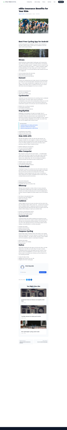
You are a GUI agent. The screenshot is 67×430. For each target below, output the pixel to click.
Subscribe (61, 1)
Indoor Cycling (37, 1)
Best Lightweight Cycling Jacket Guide (30, 331)
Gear (54, 1)
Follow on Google (53, 428)
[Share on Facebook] (29, 280)
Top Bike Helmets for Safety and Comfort (29, 125)
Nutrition (49, 1)
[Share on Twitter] (27, 280)
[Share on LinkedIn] (31, 280)
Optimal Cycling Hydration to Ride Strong (29, 128)
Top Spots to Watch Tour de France (28, 126)
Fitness (43, 1)
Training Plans (29, 1)
